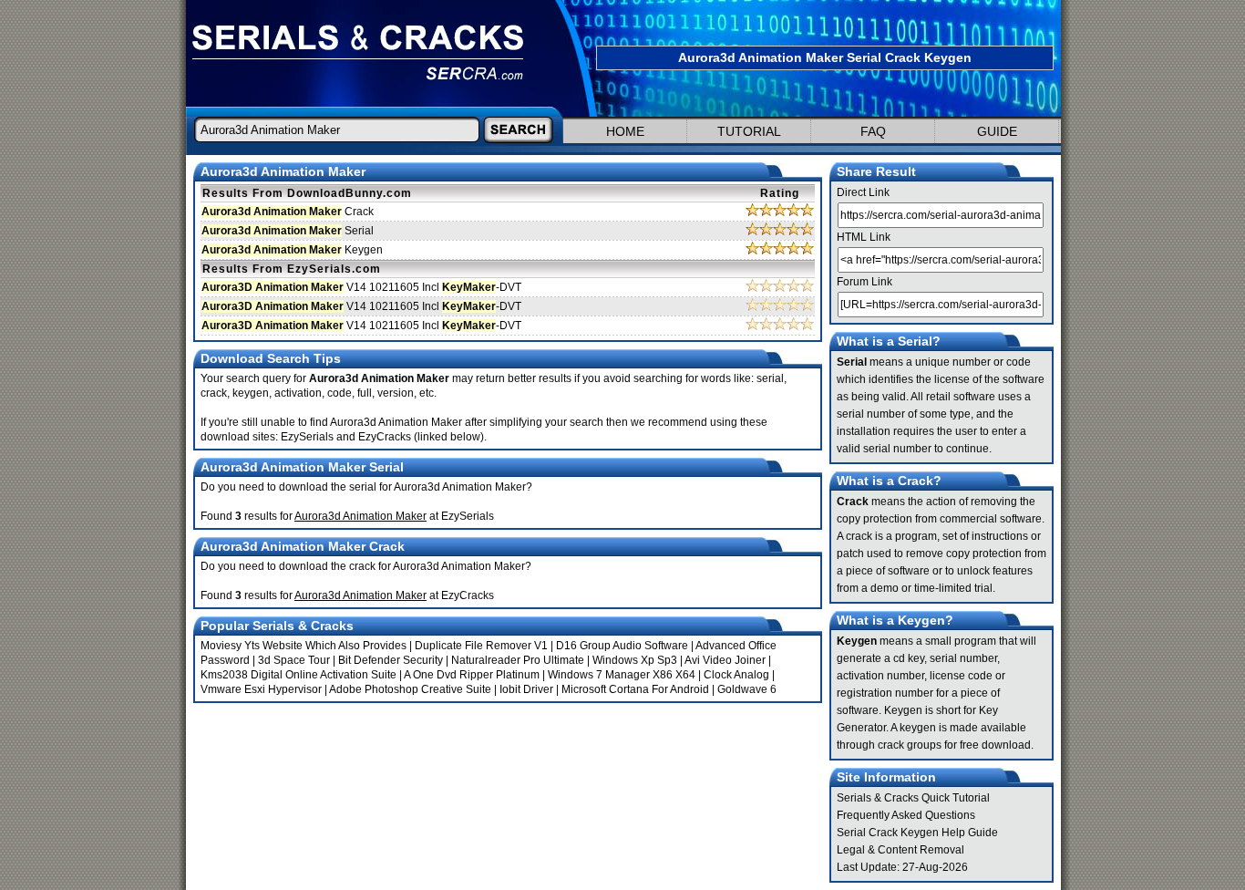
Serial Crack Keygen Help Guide (917, 832)
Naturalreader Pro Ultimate (517, 660)
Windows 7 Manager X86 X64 (621, 674)
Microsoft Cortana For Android (635, 689)
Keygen (292, 249)
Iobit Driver (526, 689)
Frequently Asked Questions (906, 815)
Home (625, 131)
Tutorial (749, 131)
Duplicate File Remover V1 (481, 645)
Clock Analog (736, 674)
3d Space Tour (294, 660)
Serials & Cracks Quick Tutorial (913, 798)
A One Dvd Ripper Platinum (472, 674)
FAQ (873, 131)
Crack (287, 211)
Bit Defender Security (390, 660)
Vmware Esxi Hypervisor (261, 689)
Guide (997, 131)
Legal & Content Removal (900, 849)
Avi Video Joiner (725, 660)
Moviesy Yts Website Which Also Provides (303, 645)
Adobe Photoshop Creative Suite (410, 689)
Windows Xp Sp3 (634, 660)
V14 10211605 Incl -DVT (361, 287)
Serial (287, 230)
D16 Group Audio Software (622, 645)
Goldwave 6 (747, 689)
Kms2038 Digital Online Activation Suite (298, 674)
